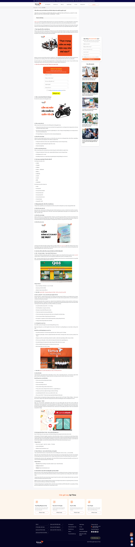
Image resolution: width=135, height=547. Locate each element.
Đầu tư (62, 4)
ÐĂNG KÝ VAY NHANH (56, 69)
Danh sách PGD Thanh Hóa (55, 529)
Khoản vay (55, 4)
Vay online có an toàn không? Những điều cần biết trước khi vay (89, 110)
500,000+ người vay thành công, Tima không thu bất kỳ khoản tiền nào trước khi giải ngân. (91, 41)
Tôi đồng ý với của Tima (56, 90)
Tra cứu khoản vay (72, 533)
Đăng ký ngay (42, 512)
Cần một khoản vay (72, 526)
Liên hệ (93, 4)
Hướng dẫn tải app (91, 0)
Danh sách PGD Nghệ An (55, 527)
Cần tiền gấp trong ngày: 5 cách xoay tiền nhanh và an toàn (90, 125)
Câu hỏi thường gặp (83, 531)
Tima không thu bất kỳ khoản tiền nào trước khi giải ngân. (56, 71)
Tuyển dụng (69, 4)
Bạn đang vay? (91, 38)
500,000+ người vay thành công (56, 70)
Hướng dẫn (81, 529)
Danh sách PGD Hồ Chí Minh (41, 532)
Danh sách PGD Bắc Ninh (55, 524)
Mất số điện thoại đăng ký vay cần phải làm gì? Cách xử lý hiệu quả (89, 79)
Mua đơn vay (71, 529)
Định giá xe (82, 4)
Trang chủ (35, 7)
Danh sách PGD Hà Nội (40, 529)
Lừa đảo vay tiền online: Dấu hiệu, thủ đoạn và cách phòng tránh (90, 94)
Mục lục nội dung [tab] (39, 17)
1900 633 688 (95, 527)
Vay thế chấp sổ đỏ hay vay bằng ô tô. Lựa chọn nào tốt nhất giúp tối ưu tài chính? (90, 141)
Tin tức (75, 4)
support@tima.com (95, 526)
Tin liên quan (90, 64)
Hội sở (37, 524)
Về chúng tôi (47, 4)
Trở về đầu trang (94, 537)
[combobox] (56, 81)
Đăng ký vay (56, 93)
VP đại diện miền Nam (40, 527)
